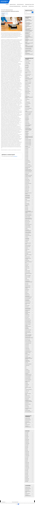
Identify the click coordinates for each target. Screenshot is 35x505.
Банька (26, 199)
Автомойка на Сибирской (27, 132)
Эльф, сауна (26, 405)
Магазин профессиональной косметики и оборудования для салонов (29, 46)
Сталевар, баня (27, 365)
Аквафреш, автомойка (28, 176)
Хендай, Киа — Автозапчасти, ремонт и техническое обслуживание (28, 400)
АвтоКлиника (27, 115)
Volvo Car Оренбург (27, 103)
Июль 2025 (26, 446)
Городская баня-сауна (28, 235)
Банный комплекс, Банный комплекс (27, 195)
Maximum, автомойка (28, 83)
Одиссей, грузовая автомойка (27, 313)
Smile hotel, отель (27, 93)
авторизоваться (15, 156)
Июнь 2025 (26, 447)
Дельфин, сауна (27, 249)
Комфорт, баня (27, 266)
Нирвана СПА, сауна (28, 301)
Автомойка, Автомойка (28, 140)
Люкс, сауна (26, 283)
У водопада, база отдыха (28, 389)
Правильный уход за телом (29, 4)
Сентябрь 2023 (27, 467)
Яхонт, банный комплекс (28, 411)
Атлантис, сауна (27, 187)
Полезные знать (31, 6)
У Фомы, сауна (27, 390)
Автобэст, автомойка (28, 114)
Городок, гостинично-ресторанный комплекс (28, 232)
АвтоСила (26, 163)
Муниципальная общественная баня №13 (28, 296)
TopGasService (27, 99)
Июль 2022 (26, 473)
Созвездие (26, 356)
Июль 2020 (26, 481)
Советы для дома (24, 6)
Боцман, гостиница (27, 216)
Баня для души (27, 203)
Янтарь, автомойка (27, 410)
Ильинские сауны (27, 256)
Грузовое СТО (27, 240)
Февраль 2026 (27, 439)
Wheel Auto (26, 104)
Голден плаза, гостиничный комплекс (28, 230)
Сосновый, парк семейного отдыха (27, 361)
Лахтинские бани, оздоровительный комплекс (28, 281)
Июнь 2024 (26, 459)
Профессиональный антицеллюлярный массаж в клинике (28, 51)
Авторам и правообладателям (27, 146)
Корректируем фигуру (20, 4)
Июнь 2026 (26, 435)
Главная (7, 4)
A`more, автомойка (27, 63)
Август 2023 (26, 469)
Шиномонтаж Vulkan (28, 404)
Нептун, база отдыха (27, 298)
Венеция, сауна (27, 220)
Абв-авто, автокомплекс (28, 108)
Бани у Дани (26, 191)
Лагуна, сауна (27, 279)
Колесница (26, 265)
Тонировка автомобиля (28, 375)
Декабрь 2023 (27, 463)
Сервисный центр (27, 349)
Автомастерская (27, 123)
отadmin (3, 14)
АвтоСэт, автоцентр (27, 164)
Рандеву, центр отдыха (28, 329)
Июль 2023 (26, 470)
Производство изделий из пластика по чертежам (28, 48)
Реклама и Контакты (27, 331)
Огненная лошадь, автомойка (27, 310)
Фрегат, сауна (27, 398)
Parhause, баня (27, 88)
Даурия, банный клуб (28, 245)
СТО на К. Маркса (27, 370)
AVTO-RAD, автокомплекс (27, 65)
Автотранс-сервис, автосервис (27, 168)
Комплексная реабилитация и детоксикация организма (29, 40)
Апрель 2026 (27, 436)
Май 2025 (26, 448)
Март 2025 (26, 450)
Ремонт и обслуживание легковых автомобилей (28, 335)
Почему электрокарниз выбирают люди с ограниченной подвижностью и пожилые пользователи (29, 29)
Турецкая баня (27, 384)
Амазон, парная (27, 179)
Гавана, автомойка (27, 225)
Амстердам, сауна (27, 180)
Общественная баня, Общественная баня (28, 308)
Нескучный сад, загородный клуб (27, 300)
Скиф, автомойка (27, 354)
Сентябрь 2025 (27, 443)
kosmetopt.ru (4, 1)
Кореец (26, 269)
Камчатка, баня (27, 260)
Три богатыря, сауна (27, 378)
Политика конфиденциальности (28, 326)
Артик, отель (26, 184)
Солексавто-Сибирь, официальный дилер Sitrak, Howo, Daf (28, 358)
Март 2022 (26, 477)
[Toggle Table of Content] (6, 13)
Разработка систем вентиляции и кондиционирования (27, 33)
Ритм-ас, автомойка (27, 340)
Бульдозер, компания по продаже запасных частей (28, 218)
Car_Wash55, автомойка (27, 67)
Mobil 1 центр (27, 84)
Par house (26, 87)
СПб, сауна (26, 362)
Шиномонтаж (27, 402)
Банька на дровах (27, 200)
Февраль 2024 (27, 462)
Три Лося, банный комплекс (27, 381)
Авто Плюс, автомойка (28, 113)
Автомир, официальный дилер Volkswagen (28, 125)
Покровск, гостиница (27, 324)
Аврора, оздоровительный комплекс (28, 111)
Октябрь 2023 (27, 466)
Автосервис (26, 149)
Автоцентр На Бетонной (28, 171)
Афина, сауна (27, 188)
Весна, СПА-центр (27, 221)
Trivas (26, 100)
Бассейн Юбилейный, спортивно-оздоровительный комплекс (29, 212)
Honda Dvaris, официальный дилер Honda (28, 78)
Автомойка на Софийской (27, 134)
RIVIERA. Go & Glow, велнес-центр (27, 92)
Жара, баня (26, 253)
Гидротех (26, 228)
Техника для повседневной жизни (14, 6)
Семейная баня (27, 348)
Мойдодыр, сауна (27, 294)
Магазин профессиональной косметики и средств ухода (29, 43)
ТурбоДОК (26, 383)
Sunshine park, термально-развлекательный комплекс (29, 97)
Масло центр (27, 290)
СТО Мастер (26, 369)
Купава (26, 278)
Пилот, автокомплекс (28, 321)
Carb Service (27, 69)
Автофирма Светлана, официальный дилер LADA (28, 170)
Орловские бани (27, 314)
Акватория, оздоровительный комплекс (28, 175)
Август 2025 (26, 444)
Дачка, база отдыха (27, 246)
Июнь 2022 (26, 474)
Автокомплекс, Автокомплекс (27, 119)
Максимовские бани (27, 285)
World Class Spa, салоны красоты (27, 106)
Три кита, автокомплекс (28, 379)
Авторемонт (26, 148)
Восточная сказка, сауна (28, 224)
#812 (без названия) (28, 60)
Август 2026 (26, 432)
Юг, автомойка (27, 406)
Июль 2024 (26, 458)
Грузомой (26, 241)
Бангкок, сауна (27, 190)
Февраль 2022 (27, 478)
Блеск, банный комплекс (28, 215)
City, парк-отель (27, 70)
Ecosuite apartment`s (28, 74)
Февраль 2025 (27, 451)
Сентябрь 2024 (27, 455)
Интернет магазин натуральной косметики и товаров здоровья (28, 23)
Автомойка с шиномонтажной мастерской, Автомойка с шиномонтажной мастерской (29, 136)
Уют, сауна (26, 392)
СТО (25, 366)
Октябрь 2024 (27, 454)
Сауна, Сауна (27, 344)
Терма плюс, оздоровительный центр (28, 374)
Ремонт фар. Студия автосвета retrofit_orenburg (29, 337)
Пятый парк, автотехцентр (27, 328)
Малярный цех (27, 289)
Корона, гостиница (27, 270)
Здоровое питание (13, 4)
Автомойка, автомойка (28, 139)
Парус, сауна (27, 317)
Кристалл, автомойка (28, 275)
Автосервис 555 (27, 160)
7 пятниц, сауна (27, 62)
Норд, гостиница (27, 305)
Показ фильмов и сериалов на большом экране (29, 54)
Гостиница (26, 236)
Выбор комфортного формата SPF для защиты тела (28, 20)
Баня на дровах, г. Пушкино (27, 205)
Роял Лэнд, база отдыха (28, 341)
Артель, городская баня (28, 183)
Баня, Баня (26, 208)
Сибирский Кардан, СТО (28, 351)
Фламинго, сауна (27, 395)
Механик (26, 292)
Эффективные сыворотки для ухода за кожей (28, 26)
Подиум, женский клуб (28, 322)
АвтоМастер (26, 120)
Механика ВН (27, 293)
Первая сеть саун (27, 318)
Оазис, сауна (27, 306)
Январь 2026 (27, 440)
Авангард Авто (27, 109)
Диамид (26, 250)
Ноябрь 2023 (27, 465)
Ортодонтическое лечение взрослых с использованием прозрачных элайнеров (29, 36)
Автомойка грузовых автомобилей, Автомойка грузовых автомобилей (28, 129)
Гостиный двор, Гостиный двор (27, 238)
